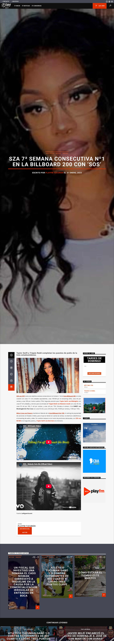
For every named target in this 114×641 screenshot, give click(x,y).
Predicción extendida (94, 458)
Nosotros (16, 1)
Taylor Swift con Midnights (69, 418)
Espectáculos (50, 161)
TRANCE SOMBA (89, 408)
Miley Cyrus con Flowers (25, 430)
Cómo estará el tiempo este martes (90, 592)
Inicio (18, 6)
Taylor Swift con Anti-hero (45, 438)
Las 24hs (101, 6)
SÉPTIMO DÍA (88, 402)
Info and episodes (94, 390)
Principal (65, 161)
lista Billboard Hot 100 (56, 430)
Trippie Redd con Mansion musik (59, 421)
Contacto (6, 1)
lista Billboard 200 (70, 413)
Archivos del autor (25, 547)
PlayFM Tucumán (54, 180)
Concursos (37, 6)
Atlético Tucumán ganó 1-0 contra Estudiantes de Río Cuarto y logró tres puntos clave (57, 593)
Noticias (27, 6)
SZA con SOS (21, 413)
